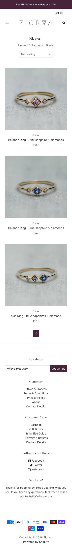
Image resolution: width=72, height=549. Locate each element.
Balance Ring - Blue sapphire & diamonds (36, 228)
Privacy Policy (36, 397)
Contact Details (36, 406)
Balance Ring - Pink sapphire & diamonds (36, 140)
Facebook (37, 460)
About (36, 402)
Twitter (37, 465)
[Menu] (7, 22)
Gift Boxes (36, 429)
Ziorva (36, 135)
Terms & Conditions (36, 393)
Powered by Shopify (36, 541)
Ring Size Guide (36, 433)
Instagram (37, 469)
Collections (35, 45)
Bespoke (36, 424)
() (58, 13)
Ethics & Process (36, 389)
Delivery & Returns (36, 438)
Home (22, 45)
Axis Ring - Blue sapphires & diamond (36, 316)
